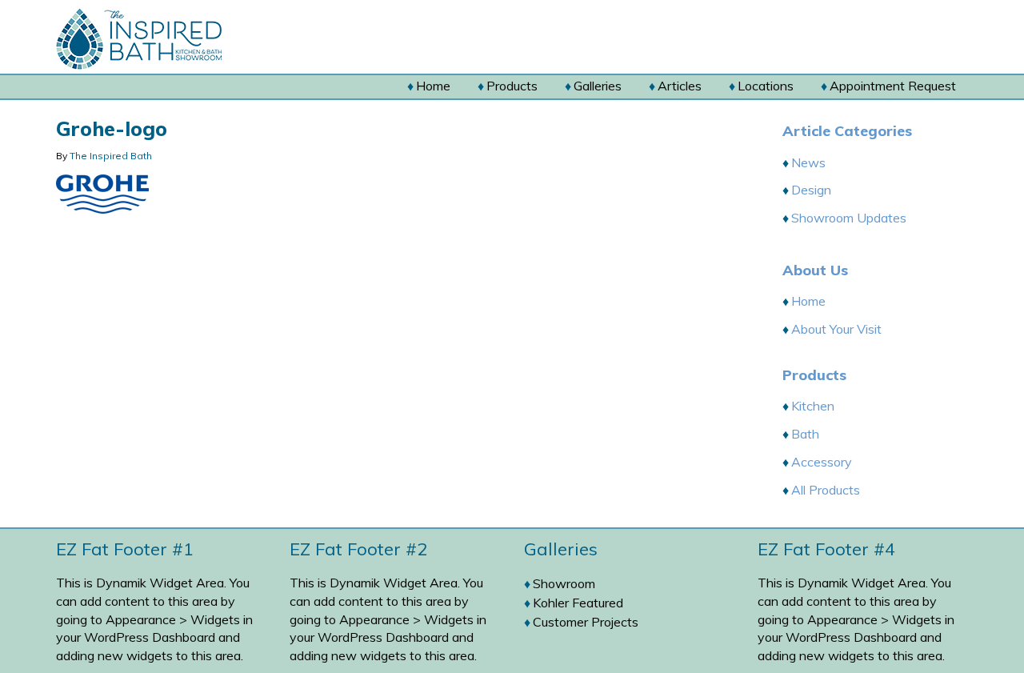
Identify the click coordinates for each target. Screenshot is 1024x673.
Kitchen (812, 406)
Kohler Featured (578, 603)
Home (808, 301)
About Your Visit (836, 329)
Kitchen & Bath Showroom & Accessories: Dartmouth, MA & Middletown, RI (169, 39)
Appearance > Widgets (173, 619)
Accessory (821, 462)
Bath (805, 434)
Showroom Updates (848, 218)
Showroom (564, 583)
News (808, 162)
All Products (825, 490)
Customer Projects (585, 622)
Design (811, 190)
